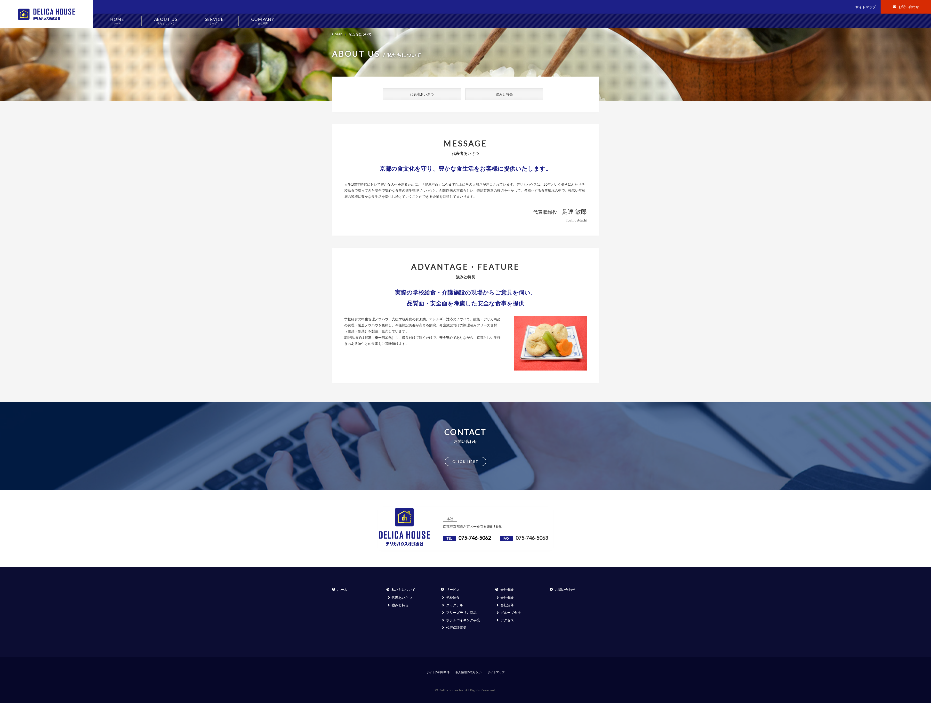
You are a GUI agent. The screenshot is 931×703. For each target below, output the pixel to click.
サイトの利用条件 (437, 672)
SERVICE (214, 21)
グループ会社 (510, 612)
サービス (453, 589)
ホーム (342, 589)
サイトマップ (865, 7)
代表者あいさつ (422, 94)
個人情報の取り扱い (468, 672)
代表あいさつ (402, 597)
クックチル (454, 605)
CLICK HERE (465, 461)
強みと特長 (504, 94)
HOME (117, 21)
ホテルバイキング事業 (463, 620)
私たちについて (403, 589)
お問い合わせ (909, 7)
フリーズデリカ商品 (461, 612)
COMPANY (262, 21)
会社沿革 (507, 605)
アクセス (507, 620)
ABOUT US (165, 21)
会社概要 (507, 589)
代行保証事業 (456, 627)
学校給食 (453, 597)
